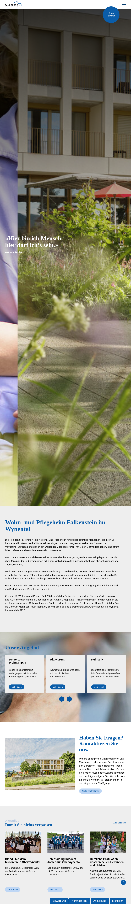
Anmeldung (99, 900)
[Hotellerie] (65, 674)
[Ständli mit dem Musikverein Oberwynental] (23, 864)
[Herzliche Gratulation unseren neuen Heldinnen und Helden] (108, 864)
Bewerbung (59, 900)
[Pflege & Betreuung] (106, 674)
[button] (61, 699)
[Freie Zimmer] (111, 14)
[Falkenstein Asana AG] (13, 4)
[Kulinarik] (24, 674)
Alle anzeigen (119, 823)
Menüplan (117, 900)
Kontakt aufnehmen (90, 791)
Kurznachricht (79, 900)
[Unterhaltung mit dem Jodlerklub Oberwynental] (65, 864)
